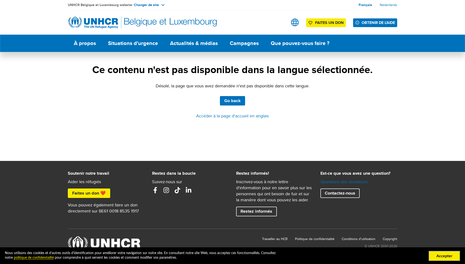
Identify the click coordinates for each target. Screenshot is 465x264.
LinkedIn (189, 190)
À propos (85, 43)
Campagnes (244, 43)
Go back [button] (232, 101)
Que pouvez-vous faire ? (300, 43)
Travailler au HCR (275, 238)
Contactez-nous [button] (340, 193)
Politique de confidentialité (314, 238)
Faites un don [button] (329, 22)
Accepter (444, 256)
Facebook (155, 190)
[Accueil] (102, 22)
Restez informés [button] (256, 211)
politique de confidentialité (34, 257)
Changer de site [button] (146, 4)
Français (365, 4)
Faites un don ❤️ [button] (89, 193)
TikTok (177, 190)
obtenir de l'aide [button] (378, 22)
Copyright (390, 238)
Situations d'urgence (133, 43)
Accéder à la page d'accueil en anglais (232, 116)
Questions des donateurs (344, 182)
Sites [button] (295, 22)
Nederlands (388, 4)
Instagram (166, 190)
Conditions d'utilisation (358, 238)
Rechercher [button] (280, 22)
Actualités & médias (194, 43)
